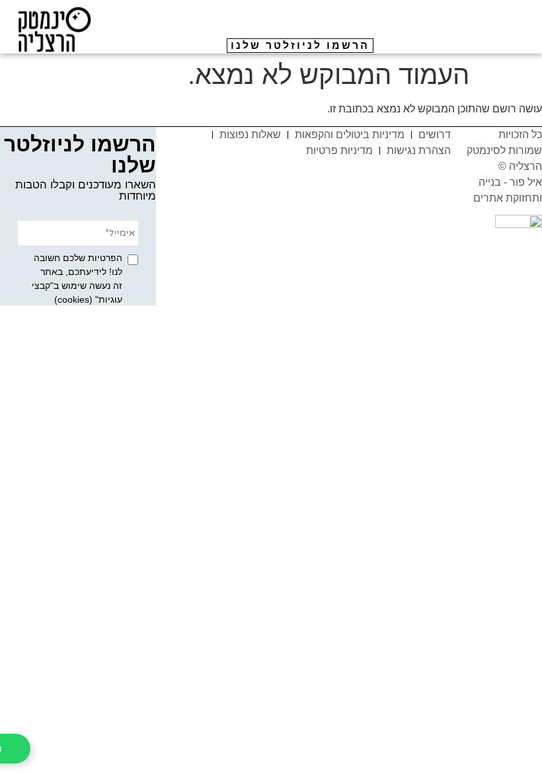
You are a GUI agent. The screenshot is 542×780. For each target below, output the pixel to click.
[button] (516, 43)
